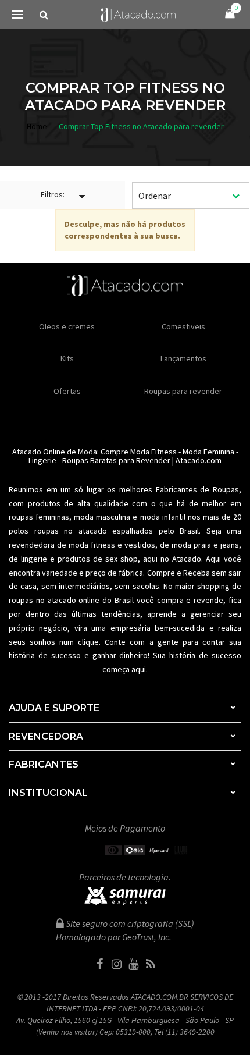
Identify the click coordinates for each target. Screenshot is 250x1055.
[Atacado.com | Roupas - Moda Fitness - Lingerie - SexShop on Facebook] (100, 964)
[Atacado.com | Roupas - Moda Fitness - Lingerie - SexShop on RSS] (150, 964)
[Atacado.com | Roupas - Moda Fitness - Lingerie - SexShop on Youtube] (133, 964)
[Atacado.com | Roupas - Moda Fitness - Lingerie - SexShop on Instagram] (116, 964)
